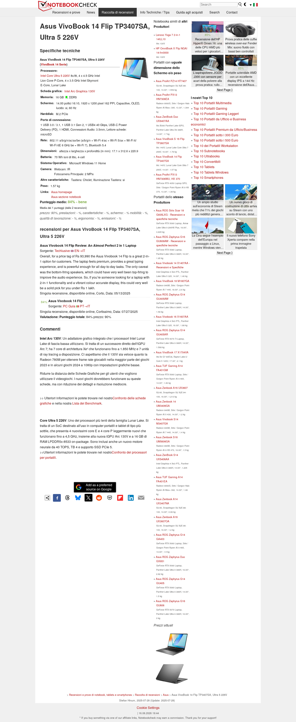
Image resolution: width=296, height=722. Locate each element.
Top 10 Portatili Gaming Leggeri (216, 113)
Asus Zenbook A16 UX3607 (172, 388)
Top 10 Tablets (204, 166)
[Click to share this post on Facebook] (57, 498)
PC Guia (69, 306)
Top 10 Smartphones (208, 177)
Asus (166, 695)
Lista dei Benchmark (86, 403)
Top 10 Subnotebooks (209, 151)
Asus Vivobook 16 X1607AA (172, 316)
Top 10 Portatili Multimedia (213, 103)
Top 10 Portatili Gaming (210, 108)
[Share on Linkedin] (131, 497)
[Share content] (47, 497)
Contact (231, 12)
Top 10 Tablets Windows (211, 172)
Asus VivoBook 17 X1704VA (172, 352)
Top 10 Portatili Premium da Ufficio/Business (225, 129)
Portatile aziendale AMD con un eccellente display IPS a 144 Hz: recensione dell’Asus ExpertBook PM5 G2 (241, 79)
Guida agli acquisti (189, 12)
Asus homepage (61, 192)
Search (214, 12)
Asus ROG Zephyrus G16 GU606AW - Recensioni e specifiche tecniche (170, 241)
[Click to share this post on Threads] (67, 498)
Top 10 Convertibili (207, 161)
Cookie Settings (148, 707)
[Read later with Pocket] (109, 497)
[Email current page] (141, 498)
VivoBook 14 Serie (53, 64)
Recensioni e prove (66, 12)
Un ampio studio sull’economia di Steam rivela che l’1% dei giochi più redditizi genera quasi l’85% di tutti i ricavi (207, 208)
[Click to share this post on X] (88, 497)
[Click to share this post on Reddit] (99, 497)
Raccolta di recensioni (118, 12)
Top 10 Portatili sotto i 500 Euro (216, 140)
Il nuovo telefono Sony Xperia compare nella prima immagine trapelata (241, 241)
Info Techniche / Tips (155, 12)
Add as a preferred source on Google (99, 487)
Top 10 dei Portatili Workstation (216, 145)
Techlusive (62, 250)
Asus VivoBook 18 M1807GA (172, 281)
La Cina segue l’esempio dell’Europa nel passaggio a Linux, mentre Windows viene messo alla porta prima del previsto (207, 241)
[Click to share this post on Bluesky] (78, 498)
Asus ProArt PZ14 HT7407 (171, 81)
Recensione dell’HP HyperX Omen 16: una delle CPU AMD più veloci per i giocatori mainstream (207, 45)
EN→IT (80, 250)
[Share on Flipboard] (120, 497)
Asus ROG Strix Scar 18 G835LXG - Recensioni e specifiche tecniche (170, 214)
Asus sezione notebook (66, 197)
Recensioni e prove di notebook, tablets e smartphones (100, 695)
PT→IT (85, 306)
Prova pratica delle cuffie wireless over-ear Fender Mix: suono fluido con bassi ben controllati (241, 45)
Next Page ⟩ (224, 90)
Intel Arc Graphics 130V (79, 91)
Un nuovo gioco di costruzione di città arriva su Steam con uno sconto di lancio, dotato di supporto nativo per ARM (241, 208)
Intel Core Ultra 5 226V (55, 75)
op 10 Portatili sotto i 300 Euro (216, 135)
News (91, 12)
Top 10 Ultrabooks (207, 156)
